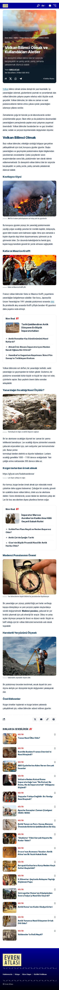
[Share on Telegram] (20, 78)
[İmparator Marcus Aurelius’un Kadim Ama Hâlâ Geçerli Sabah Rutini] (12, 518)
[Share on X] (10, 78)
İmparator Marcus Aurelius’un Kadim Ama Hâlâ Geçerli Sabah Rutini (36, 518)
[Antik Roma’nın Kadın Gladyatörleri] (9, 907)
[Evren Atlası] (5, 5)
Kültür (7, 42)
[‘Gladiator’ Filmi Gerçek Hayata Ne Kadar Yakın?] (9, 838)
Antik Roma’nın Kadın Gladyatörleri (35, 907)
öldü (52, 301)
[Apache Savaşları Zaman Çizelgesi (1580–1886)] (9, 810)
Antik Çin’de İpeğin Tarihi (21, 537)
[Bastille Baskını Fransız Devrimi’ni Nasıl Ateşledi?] (9, 752)
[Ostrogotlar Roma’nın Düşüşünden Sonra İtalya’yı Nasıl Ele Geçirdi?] (9, 893)
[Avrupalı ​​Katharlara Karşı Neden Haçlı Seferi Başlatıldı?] (9, 866)
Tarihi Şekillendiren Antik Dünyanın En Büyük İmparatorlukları (34, 327)
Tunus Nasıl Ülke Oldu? (29, 738)
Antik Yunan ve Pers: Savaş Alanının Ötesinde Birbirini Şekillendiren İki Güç (37, 825)
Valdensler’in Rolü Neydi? (30, 934)
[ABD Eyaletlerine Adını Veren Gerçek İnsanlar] (9, 766)
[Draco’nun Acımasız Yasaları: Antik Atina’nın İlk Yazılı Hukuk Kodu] (9, 852)
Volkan (5, 89)
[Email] (41, 719)
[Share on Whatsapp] (15, 78)
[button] (38, 5)
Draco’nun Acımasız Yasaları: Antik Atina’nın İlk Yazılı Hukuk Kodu (35, 853)
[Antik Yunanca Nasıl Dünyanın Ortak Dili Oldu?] (9, 921)
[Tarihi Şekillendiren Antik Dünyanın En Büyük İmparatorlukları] (12, 328)
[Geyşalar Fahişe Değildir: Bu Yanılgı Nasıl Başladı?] (9, 797)
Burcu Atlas (14, 70)
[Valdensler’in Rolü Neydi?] (9, 935)
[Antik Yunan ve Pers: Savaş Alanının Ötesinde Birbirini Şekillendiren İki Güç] (9, 824)
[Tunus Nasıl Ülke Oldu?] (9, 738)
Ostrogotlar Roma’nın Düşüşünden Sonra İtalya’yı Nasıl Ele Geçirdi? (35, 894)
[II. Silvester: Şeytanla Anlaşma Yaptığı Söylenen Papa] (9, 879)
